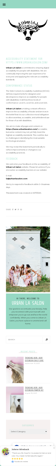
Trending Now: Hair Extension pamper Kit (34, 388)
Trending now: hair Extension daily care (34, 359)
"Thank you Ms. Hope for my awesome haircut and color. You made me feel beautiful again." (31, 454)
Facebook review (21, 461)
